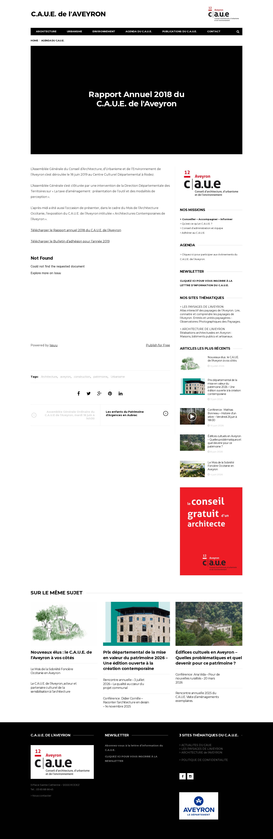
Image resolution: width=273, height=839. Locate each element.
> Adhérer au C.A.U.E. (192, 232)
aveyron (65, 376)
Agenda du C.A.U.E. (139, 31)
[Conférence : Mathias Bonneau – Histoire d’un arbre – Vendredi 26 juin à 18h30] (192, 416)
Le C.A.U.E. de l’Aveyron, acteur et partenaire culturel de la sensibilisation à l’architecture (54, 687)
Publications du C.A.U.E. (179, 31)
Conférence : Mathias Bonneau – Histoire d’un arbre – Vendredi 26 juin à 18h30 (222, 415)
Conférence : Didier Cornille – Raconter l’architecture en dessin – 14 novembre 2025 (126, 702)
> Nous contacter (41, 795)
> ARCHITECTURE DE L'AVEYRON (202, 329)
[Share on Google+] (99, 393)
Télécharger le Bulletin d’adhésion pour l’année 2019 (70, 241)
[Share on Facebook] (78, 393)
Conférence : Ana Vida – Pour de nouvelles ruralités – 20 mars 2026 (198, 678)
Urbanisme (74, 31)
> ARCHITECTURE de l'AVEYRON (200, 752)
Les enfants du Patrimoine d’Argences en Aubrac (125, 413)
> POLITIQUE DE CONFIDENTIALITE (203, 760)
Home (34, 40)
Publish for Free (158, 345)
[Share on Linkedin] (120, 393)
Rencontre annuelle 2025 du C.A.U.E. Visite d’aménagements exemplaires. (197, 697)
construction (82, 376)
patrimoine (100, 376)
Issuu (54, 345)
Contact (213, 31)
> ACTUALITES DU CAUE (195, 745)
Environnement (103, 31)
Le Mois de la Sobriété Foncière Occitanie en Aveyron (221, 466)
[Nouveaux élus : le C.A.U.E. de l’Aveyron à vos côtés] (192, 364)
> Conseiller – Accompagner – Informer (206, 219)
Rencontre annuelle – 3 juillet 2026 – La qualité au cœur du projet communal (123, 684)
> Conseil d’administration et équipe (201, 228)
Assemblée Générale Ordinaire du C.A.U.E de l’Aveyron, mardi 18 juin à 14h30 (70, 415)
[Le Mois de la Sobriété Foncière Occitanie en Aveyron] (192, 469)
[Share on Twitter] (88, 393)
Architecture (46, 31)
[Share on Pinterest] (110, 393)
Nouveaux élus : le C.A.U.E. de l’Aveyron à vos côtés (223, 359)
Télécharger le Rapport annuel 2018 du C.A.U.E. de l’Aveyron (76, 230)
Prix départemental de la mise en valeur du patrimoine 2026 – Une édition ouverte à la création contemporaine (224, 386)
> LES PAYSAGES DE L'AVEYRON (202, 306)
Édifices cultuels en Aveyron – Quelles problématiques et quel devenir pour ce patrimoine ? (224, 441)
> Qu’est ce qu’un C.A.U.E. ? (196, 223)
